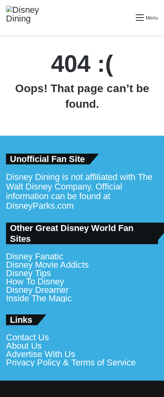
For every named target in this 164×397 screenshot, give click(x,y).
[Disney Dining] (30, 18)
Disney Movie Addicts (47, 265)
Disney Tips (28, 273)
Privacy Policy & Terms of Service (71, 362)
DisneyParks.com (40, 206)
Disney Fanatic (34, 256)
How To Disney (35, 281)
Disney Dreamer (37, 290)
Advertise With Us (40, 354)
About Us (24, 346)
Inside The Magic (39, 298)
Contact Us (27, 337)
